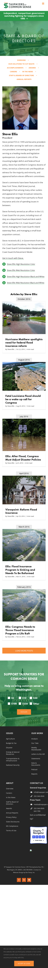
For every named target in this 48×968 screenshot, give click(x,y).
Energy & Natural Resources (12, 753)
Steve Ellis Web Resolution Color (21, 270)
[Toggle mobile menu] (43, 3)
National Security (12, 765)
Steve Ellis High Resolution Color (21, 264)
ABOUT (9, 783)
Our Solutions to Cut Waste (21, 64)
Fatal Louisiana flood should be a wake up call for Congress (23, 399)
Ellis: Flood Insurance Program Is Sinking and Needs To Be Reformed (20, 570)
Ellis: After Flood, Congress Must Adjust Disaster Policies (23, 457)
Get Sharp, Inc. (30, 872)
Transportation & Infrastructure (12, 760)
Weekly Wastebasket (36, 749)
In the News (27, 71)
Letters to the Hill (38, 754)
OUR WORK (37, 733)
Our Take (34, 743)
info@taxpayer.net (40, 792)
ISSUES (9, 733)
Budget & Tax (11, 743)
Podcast (34, 769)
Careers (13, 71)
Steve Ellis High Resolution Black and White (25, 276)
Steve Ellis (10, 349)
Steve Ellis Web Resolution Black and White (25, 283)
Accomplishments (15, 68)
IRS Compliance (12, 826)
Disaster (9, 748)
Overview (21, 60)
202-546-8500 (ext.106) (39, 809)
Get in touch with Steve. (13, 258)
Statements (35, 759)
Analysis (34, 739)
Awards (32, 68)
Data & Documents (35, 764)
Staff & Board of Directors (21, 75)
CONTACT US (36, 783)
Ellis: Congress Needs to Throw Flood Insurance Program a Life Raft (20, 630)
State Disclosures (12, 822)
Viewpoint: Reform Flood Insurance (21, 511)
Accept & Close (24, 963)
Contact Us (37, 870)
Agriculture (10, 739)
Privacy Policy (11, 817)
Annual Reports (24, 79)
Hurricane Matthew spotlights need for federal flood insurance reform (24, 343)
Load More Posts (24, 650)
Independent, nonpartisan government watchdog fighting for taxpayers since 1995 (24, 16)
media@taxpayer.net (40, 804)
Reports (34, 774)
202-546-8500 (39, 796)
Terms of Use (11, 831)
